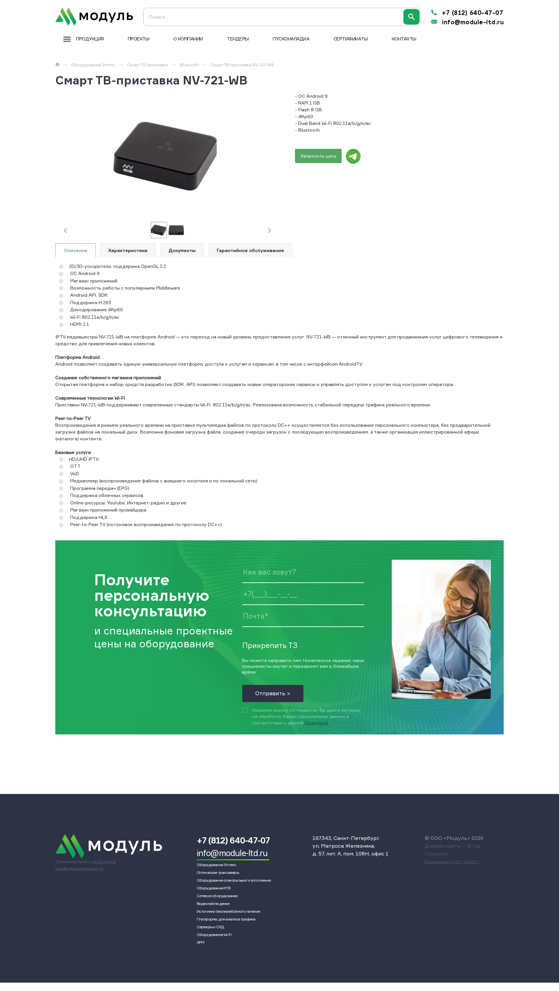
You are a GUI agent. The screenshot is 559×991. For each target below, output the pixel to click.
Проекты (138, 38)
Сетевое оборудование (217, 895)
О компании (188, 38)
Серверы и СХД (210, 926)
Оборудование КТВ (213, 888)
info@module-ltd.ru (473, 22)
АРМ (200, 942)
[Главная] (57, 64)
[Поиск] (411, 17)
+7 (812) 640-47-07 (472, 13)
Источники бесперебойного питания (228, 911)
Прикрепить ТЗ (269, 645)
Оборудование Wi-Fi (214, 934)
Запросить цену (318, 156)
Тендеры (238, 38)
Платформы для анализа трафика (226, 919)
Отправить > (272, 693)
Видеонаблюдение (213, 903)
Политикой (316, 722)
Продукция (90, 38)
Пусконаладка (291, 38)
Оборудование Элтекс (216, 864)
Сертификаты (351, 38)
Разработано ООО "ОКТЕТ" (452, 861)
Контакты (404, 38)
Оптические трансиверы (218, 872)
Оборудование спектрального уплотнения (234, 880)
